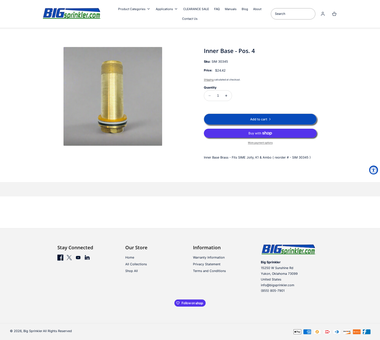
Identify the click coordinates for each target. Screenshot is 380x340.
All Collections (136, 264)
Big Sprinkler (32, 331)
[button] (134, 9)
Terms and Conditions (209, 271)
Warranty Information (209, 257)
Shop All (131, 271)
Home (129, 257)
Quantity (210, 87)
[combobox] (293, 13)
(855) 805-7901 (273, 291)
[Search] (311, 13)
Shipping (209, 79)
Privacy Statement (206, 264)
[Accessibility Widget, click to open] (373, 170)
